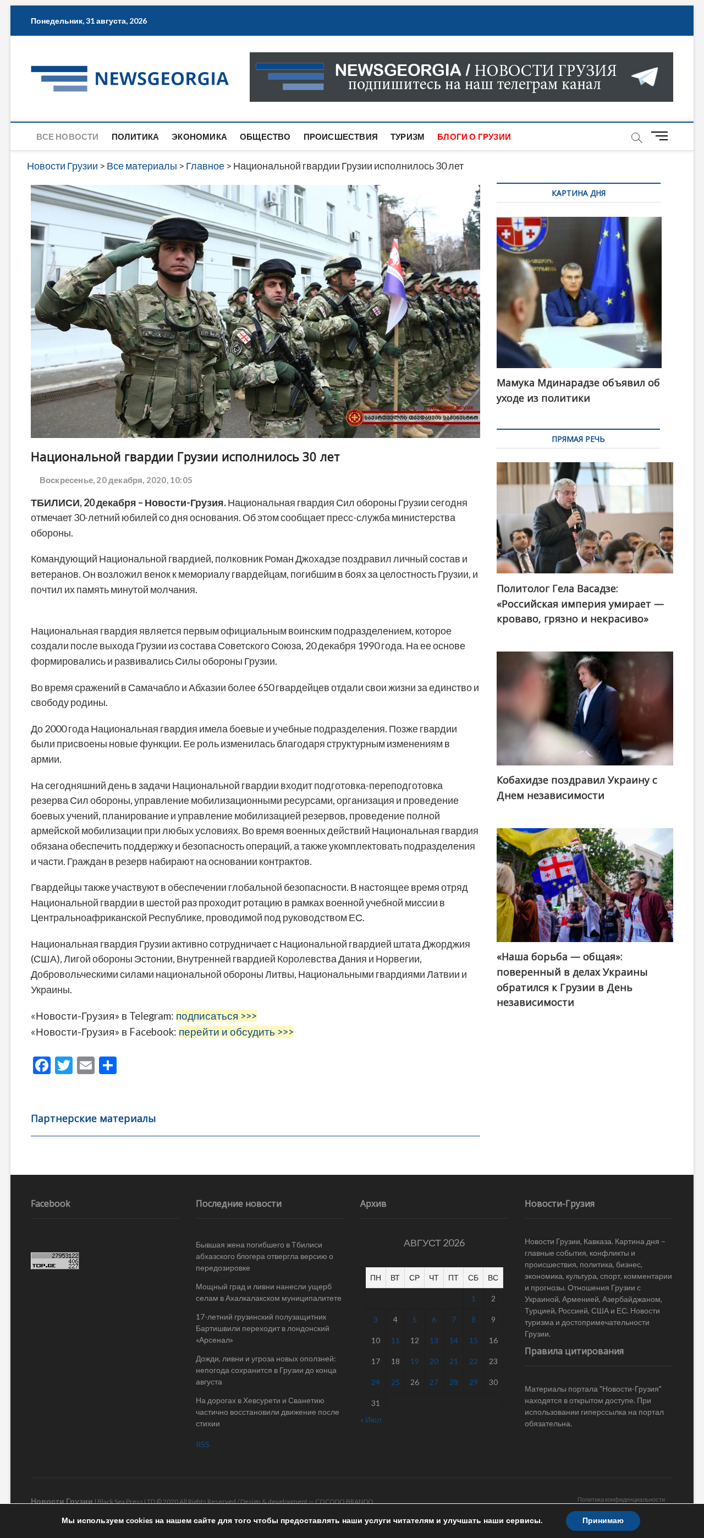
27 (434, 1382)
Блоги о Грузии (474, 136)
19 (414, 1361)
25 (395, 1382)
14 (453, 1340)
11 (395, 1340)
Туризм (408, 136)
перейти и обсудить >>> (236, 1032)
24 (375, 1382)
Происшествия (341, 136)
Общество (265, 136)
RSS (203, 1444)
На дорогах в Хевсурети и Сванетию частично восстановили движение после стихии (267, 1411)
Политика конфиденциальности (621, 1499)
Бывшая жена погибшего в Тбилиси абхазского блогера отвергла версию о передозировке (264, 1256)
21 (453, 1361)
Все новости (67, 136)
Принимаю (603, 1520)
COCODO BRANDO (344, 1501)
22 (473, 1361)
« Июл (370, 1419)
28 (453, 1382)
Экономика (199, 136)
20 (434, 1361)
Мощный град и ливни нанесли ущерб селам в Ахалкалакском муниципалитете (269, 1292)
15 (473, 1340)
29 (473, 1382)
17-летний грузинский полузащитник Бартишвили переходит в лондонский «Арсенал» (262, 1328)
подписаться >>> (216, 1016)
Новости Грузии (62, 1501)
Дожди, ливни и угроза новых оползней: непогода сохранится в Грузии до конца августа (266, 1370)
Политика (136, 136)
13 (434, 1340)
